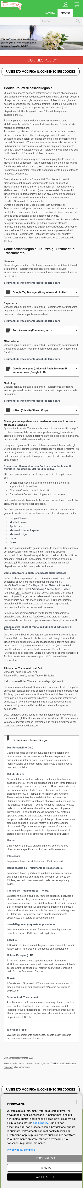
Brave (13, 538)
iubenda (7, 1063)
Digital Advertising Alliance (39, 589)
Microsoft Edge (18, 534)
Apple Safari (16, 526)
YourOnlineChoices (14, 585)
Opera (13, 542)
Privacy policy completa (21, 1149)
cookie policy (40, 1122)
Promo (65, 13)
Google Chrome (18, 518)
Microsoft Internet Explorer (24, 530)
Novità (50, 13)
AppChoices (39, 616)
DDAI (18, 592)
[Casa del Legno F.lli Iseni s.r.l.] (11, 5)
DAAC (66, 589)
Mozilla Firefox (18, 522)
